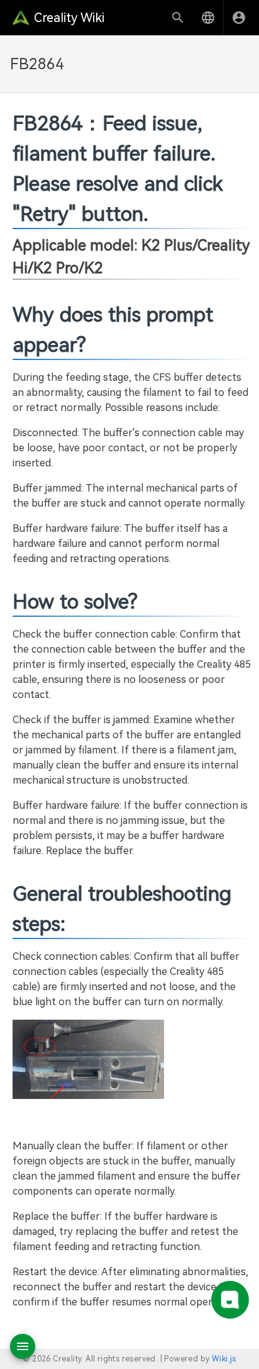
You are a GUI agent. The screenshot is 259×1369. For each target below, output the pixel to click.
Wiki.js (224, 1359)
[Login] (239, 18)
